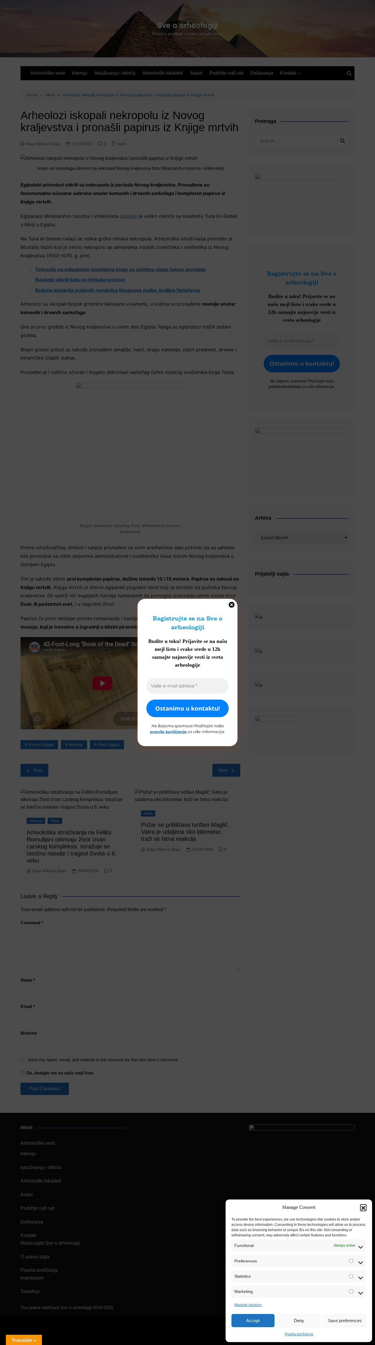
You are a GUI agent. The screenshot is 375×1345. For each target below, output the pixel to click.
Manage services (248, 1305)
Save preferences (345, 1320)
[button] (363, 1207)
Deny (299, 1320)
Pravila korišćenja (299, 1334)
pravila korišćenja (168, 731)
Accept (253, 1320)
